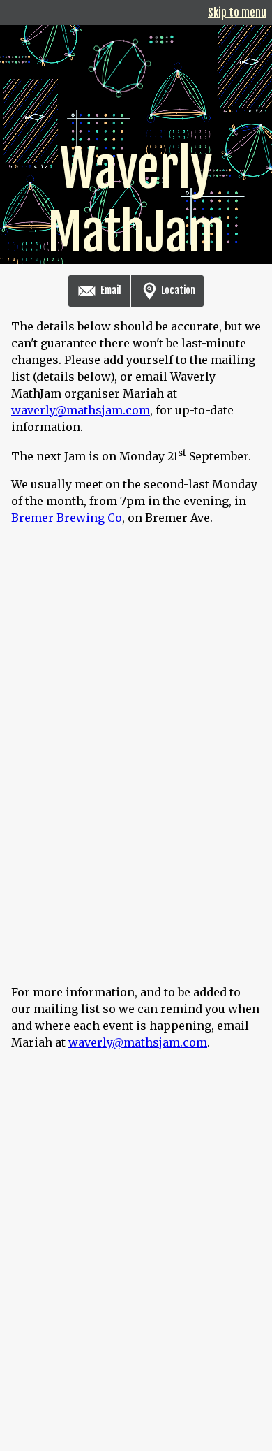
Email (109, 290)
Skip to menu (237, 13)
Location (178, 290)
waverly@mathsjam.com (80, 410)
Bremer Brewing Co (66, 518)
